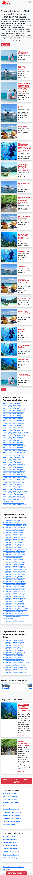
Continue (8, 38)
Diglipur (25, 33)
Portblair (8, 23)
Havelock (16, 23)
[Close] (31, 3)
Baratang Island (8, 33)
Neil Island (24, 23)
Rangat (17, 33)
